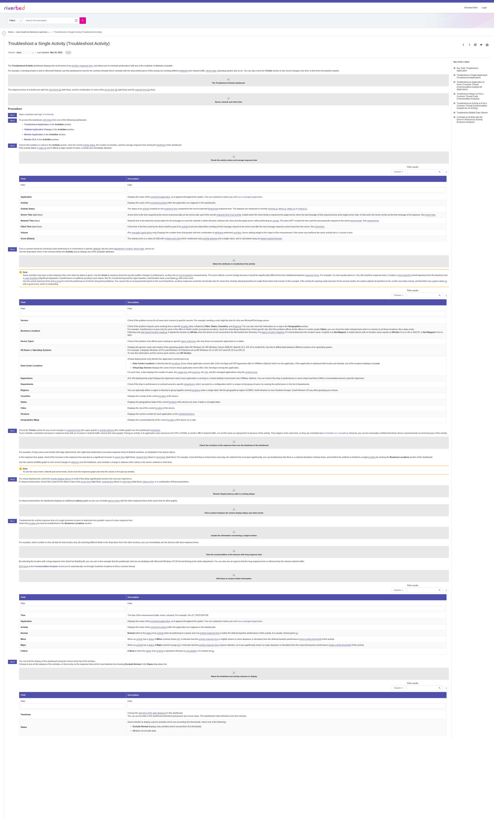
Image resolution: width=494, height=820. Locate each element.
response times (312, 275)
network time (141, 90)
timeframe (161, 145)
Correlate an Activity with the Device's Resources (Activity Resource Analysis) (470, 119)
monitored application (160, 197)
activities (237, 233)
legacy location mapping (273, 332)
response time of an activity (228, 215)
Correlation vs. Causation (335, 433)
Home (11, 32)
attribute (96, 249)
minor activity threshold (310, 639)
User (68, 52)
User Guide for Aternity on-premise (31, 32)
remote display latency (61, 479)
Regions (237, 326)
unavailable (191, 651)
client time (53, 90)
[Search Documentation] (83, 20)
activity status (89, 145)
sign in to (46, 114)
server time (109, 90)
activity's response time (82, 66)
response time (170, 209)
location (129, 249)
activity (146, 209)
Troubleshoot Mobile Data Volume (472, 113)
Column (397, 172)
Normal (271, 209)
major (41, 148)
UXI (206, 372)
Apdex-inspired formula (271, 238)
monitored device (186, 414)
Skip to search (29, 3)
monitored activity (158, 203)
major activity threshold (339, 645)
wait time (196, 372)
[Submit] (439, 172)
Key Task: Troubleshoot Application (467, 69)
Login (484, 8)
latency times (114, 501)
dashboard (51, 566)
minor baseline (404, 275)
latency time (148, 482)
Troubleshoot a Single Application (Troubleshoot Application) (472, 76)
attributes (184, 71)
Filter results (412, 167)
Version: (11, 52)
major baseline (31, 278)
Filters (12, 20)
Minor (281, 209)
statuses (75, 462)
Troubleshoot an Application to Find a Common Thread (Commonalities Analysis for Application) (470, 85)
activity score (251, 372)
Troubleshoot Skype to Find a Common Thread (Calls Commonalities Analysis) (470, 96)
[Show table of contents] (4, 33)
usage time (182, 372)
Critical (301, 209)
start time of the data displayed (152, 713)
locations (176, 363)
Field (23, 179)
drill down (47, 120)
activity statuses (210, 238)
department (119, 249)
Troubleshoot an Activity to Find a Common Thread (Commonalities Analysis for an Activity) (472, 105)
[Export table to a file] (446, 171)
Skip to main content (10, 3)
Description (133, 179)
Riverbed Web (471, 8)
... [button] (51, 32)
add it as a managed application (247, 197)
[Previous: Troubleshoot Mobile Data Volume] (463, 44)
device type (211, 71)
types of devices (188, 341)
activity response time (209, 633)
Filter (23, 185)
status (149, 633)
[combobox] (51, 20)
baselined (213, 209)
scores (58, 281)
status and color (173, 238)
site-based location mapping (154, 332)
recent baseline (186, 275)
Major (290, 209)
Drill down (23, 566)
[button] (76, 20)
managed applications (142, 233)
